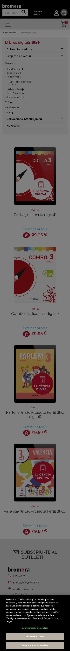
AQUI (9, 621)
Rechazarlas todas (35, 636)
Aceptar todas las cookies (35, 645)
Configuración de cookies (35, 628)
